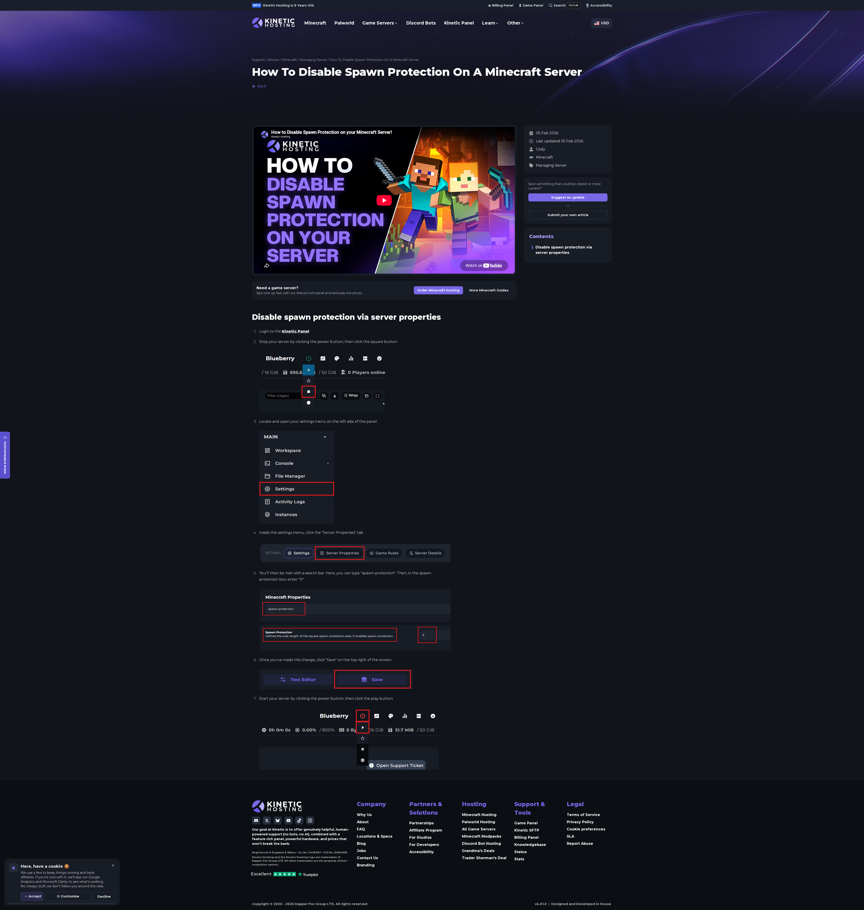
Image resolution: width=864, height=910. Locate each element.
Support (258, 60)
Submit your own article (568, 215)
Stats (519, 859)
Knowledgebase (530, 845)
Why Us (364, 815)
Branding (366, 865)
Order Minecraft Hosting (438, 290)
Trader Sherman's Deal (484, 858)
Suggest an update (568, 197)
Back (261, 86)
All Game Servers (478, 829)
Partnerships (421, 823)
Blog (361, 843)
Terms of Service (583, 815)
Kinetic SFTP (526, 830)
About (363, 822)
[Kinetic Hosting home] (273, 22)
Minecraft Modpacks (481, 836)
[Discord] (256, 820)
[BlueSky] (278, 820)
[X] (267, 820)
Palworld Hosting (478, 822)
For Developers (424, 845)
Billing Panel (526, 837)
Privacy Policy (580, 822)
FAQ (361, 829)
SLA (570, 836)
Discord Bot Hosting (481, 843)
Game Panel (526, 823)
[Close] (113, 865)
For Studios (420, 837)
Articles (273, 60)
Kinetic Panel (295, 331)
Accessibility (421, 852)
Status (520, 852)
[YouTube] (288, 820)
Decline (104, 896)
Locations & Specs (374, 836)
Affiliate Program (425, 830)
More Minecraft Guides (488, 290)
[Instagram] (310, 820)
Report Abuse (580, 843)
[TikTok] (299, 820)
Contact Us (367, 858)
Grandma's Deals (478, 851)
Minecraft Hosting (479, 815)
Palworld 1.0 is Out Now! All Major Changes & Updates (308, 5)
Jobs (361, 851)
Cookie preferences (586, 829)
